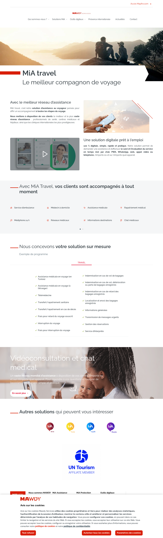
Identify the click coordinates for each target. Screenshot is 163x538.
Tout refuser (28, 533)
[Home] (81, 13)
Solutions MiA (58, 19)
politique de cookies (45, 526)
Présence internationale (99, 19)
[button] (80, 229)
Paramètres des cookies (129, 533)
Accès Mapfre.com (139, 4)
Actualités (120, 19)
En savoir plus (19, 393)
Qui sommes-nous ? (37, 19)
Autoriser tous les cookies (97, 533)
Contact (133, 19)
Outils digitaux (76, 19)
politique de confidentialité (77, 526)
